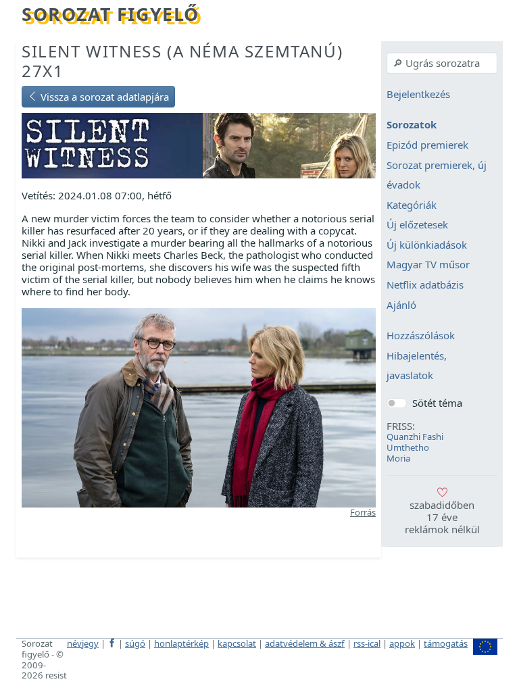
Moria (398, 458)
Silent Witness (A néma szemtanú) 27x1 (182, 61)
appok (402, 643)
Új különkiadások (427, 244)
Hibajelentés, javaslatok (417, 365)
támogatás (446, 643)
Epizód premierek (427, 144)
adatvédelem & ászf (305, 643)
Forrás (363, 512)
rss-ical (366, 643)
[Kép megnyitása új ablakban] (199, 406)
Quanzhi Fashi (415, 436)
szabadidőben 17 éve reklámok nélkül (442, 517)
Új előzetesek (417, 225)
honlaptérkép (181, 643)
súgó (135, 643)
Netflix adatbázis (425, 284)
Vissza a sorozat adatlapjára (103, 96)
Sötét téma (437, 403)
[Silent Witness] (199, 144)
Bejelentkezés (418, 94)
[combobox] (442, 63)
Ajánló (401, 305)
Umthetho (408, 447)
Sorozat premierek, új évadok (437, 175)
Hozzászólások (421, 336)
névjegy (83, 643)
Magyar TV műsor (428, 265)
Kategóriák (412, 205)
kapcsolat (237, 643)
